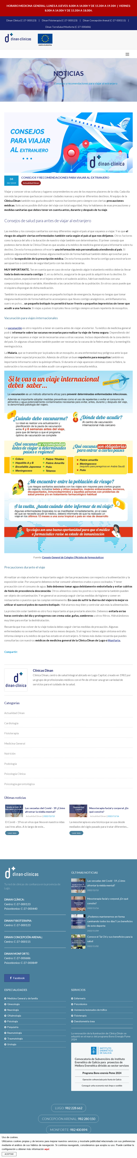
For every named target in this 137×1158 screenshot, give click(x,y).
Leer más (12, 833)
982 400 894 (78, 1130)
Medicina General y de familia (22, 998)
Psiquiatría (12, 1027)
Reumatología (14, 1032)
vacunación (15, 328)
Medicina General (14, 743)
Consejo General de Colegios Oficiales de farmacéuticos (73, 557)
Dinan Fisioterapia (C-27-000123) (59, 20)
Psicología (12, 1021)
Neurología (13, 1009)
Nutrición (10, 753)
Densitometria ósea (84, 1021)
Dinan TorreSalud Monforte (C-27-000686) (68, 26)
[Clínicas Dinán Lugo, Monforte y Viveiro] (18, 37)
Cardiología (11, 723)
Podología (10, 763)
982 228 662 (73, 1108)
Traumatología (15, 1038)
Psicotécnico (80, 1004)
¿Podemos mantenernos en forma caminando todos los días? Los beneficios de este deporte (110, 921)
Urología (11, 1044)
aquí (46, 1149)
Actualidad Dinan (40, 83)
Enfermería (79, 998)
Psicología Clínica (15, 773)
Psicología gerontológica (19, 784)
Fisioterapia (11, 733)
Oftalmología (14, 1015)
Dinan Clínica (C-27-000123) (21, 20)
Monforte (114, 640)
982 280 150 (86, 1119)
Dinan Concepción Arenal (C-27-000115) (104, 20)
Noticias (22, 83)
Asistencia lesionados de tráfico (90, 1009)
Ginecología (13, 1004)
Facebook (18, 978)
